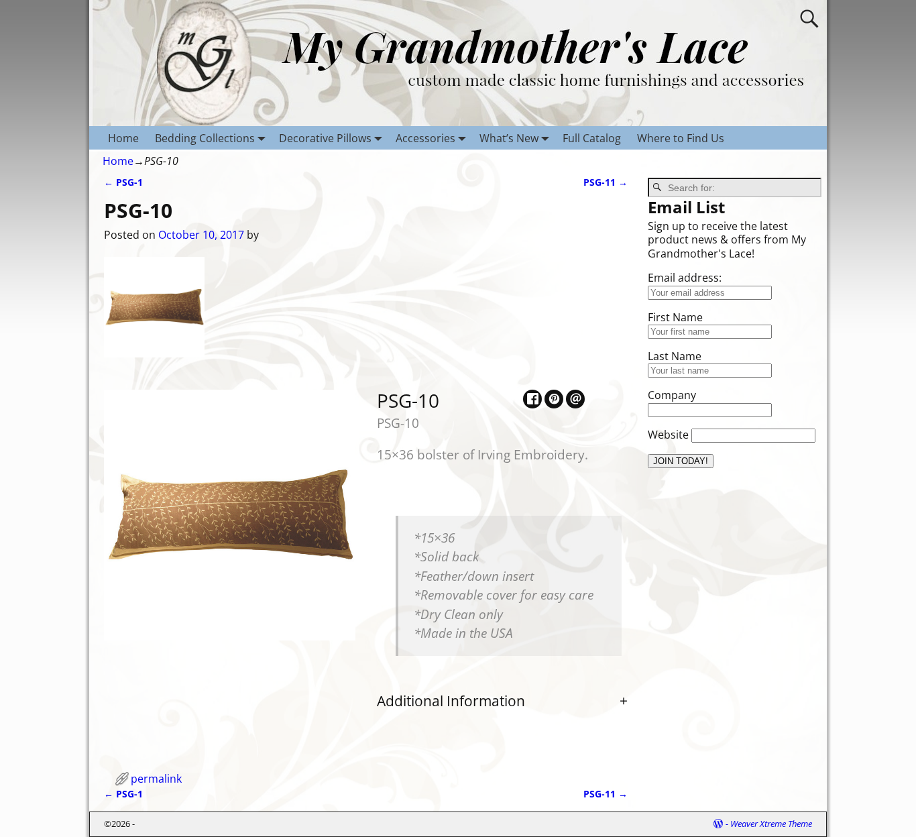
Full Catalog (592, 138)
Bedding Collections (205, 138)
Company (672, 395)
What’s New (508, 138)
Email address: (685, 277)
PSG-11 (605, 182)
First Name (675, 317)
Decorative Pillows (325, 138)
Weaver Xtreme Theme (771, 824)
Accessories (425, 138)
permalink (156, 778)
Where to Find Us (680, 138)
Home (123, 138)
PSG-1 (123, 182)
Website (668, 434)
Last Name (674, 356)
